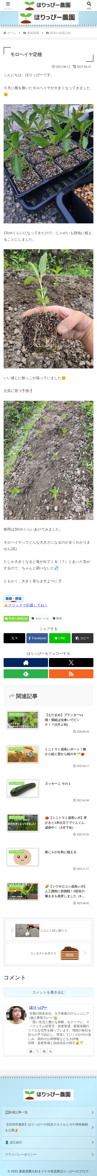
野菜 (59, 618)
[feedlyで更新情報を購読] (26, 673)
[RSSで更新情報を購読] (71, 673)
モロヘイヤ (42, 618)
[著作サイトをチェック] (26, 662)
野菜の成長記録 (18, 618)
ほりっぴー (38, 1007)
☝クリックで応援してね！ (26, 605)
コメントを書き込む (48, 992)
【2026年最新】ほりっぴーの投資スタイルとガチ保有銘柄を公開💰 (46, 1127)
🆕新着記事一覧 (16, 1112)
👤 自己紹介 (13, 1142)
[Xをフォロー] (71, 662)
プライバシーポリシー (21, 1154)
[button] (82, 638)
